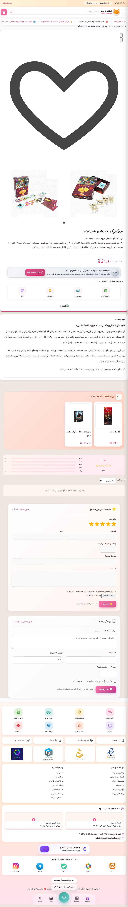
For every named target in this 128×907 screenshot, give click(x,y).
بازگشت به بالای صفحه (62, 880)
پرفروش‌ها (53, 740)
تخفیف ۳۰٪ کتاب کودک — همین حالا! (112, 21)
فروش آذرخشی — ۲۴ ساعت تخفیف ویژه (40, 21)
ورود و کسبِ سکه (33, 272)
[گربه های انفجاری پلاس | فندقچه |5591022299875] (34, 193)
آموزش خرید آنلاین (117, 777)
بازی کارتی (116, 26)
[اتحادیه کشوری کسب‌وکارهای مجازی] (48, 754)
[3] (102, 523)
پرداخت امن (119, 785)
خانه (124, 26)
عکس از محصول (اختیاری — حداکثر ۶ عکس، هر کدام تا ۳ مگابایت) (91, 591)
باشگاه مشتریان (57, 793)
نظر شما (113, 568)
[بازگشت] (121, 35)
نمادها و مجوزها (57, 797)
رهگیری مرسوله (118, 772)
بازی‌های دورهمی (32, 356)
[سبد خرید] (4, 12)
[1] (113, 523)
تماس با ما (59, 772)
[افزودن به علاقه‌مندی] (64, 158)
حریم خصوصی (57, 789)
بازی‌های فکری (83, 740)
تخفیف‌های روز (20, 740)
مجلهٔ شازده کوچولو (56, 781)
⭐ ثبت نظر (108, 604)
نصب (45, 849)
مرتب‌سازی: (121, 480)
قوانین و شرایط (118, 789)
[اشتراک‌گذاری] (121, 40)
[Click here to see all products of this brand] (64, 304)
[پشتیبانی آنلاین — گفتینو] (64, 897)
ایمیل (61, 531)
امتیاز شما (112, 519)
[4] (96, 523)
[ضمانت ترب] (17, 754)
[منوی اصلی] (124, 12)
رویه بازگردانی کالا (117, 793)
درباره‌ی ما (59, 777)
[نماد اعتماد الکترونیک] (111, 754)
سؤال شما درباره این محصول (105, 631)
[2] (108, 523)
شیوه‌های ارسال (118, 781)
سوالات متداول (57, 785)
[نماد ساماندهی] (79, 754)
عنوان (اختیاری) (110, 556)
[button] (64, 223)
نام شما (113, 531)
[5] (91, 523)
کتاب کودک (116, 740)
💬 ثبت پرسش (106, 689)
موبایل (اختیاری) (56, 652)
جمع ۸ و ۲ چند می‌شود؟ (107, 543)
